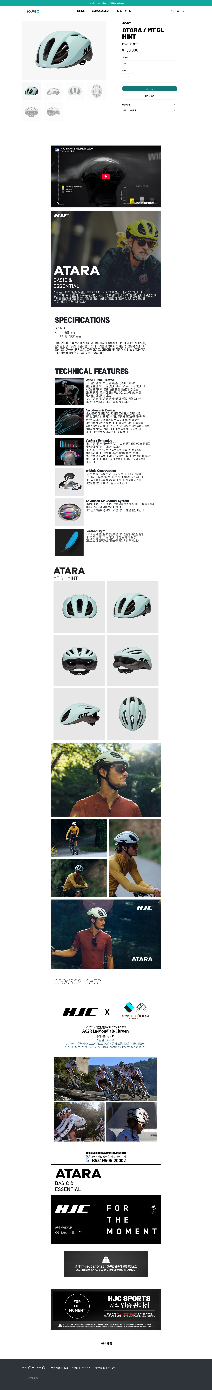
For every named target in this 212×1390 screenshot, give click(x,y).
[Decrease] (124, 76)
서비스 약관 (55, 1367)
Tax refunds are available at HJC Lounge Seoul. (106, 3)
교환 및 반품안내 (129, 110)
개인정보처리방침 (70, 1367)
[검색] (172, 11)
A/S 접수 (111, 1367)
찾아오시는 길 (99, 1367)
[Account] (178, 11)
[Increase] (132, 76)
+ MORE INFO (32, 1378)
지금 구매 (150, 89)
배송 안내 (126, 104)
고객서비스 (86, 1367)
